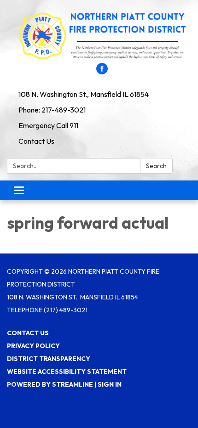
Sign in (110, 384)
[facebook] (102, 71)
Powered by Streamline (50, 384)
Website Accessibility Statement (67, 371)
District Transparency (48, 359)
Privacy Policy (33, 346)
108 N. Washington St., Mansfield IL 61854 (83, 94)
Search (156, 166)
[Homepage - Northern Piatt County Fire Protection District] (99, 36)
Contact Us (36, 141)
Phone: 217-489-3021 (52, 109)
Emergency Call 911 (48, 125)
